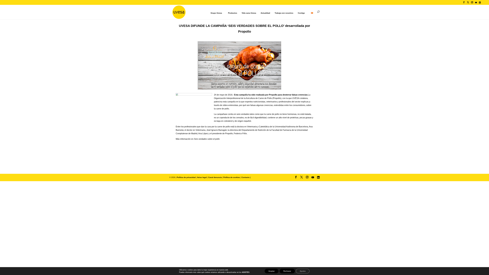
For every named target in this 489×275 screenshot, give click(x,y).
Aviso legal (202, 177)
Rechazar (287, 271)
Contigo (301, 13)
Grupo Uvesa (216, 13)
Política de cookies (231, 177)
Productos (232, 13)
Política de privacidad (186, 177)
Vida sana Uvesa (249, 13)
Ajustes (303, 271)
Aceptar (271, 271)
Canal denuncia (215, 177)
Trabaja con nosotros (284, 13)
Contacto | (245, 177)
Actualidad (265, 13)
